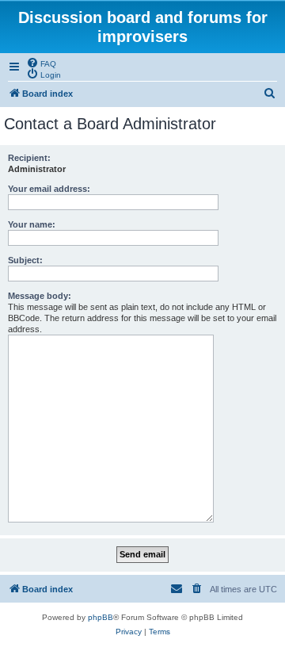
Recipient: (29, 158)
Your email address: (49, 188)
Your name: (31, 224)
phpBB (100, 617)
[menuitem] (41, 62)
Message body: (39, 296)
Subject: (25, 260)
